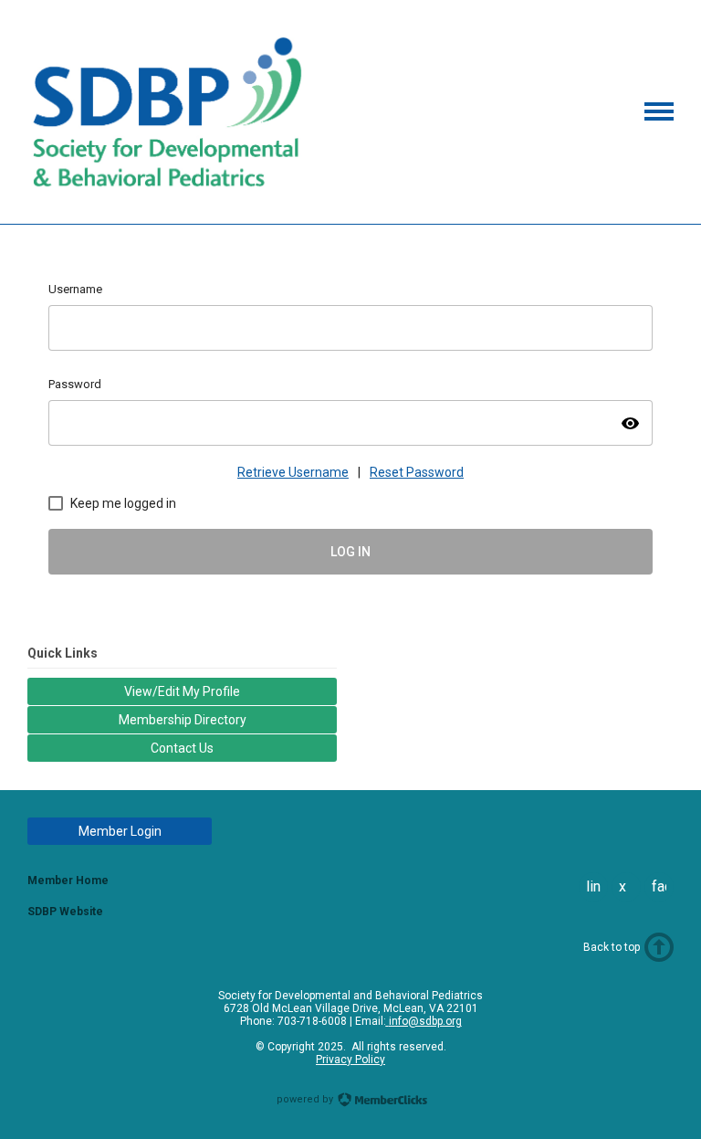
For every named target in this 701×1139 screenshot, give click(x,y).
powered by (306, 1099)
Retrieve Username (293, 472)
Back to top (611, 947)
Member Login (120, 831)
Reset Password (417, 472)
